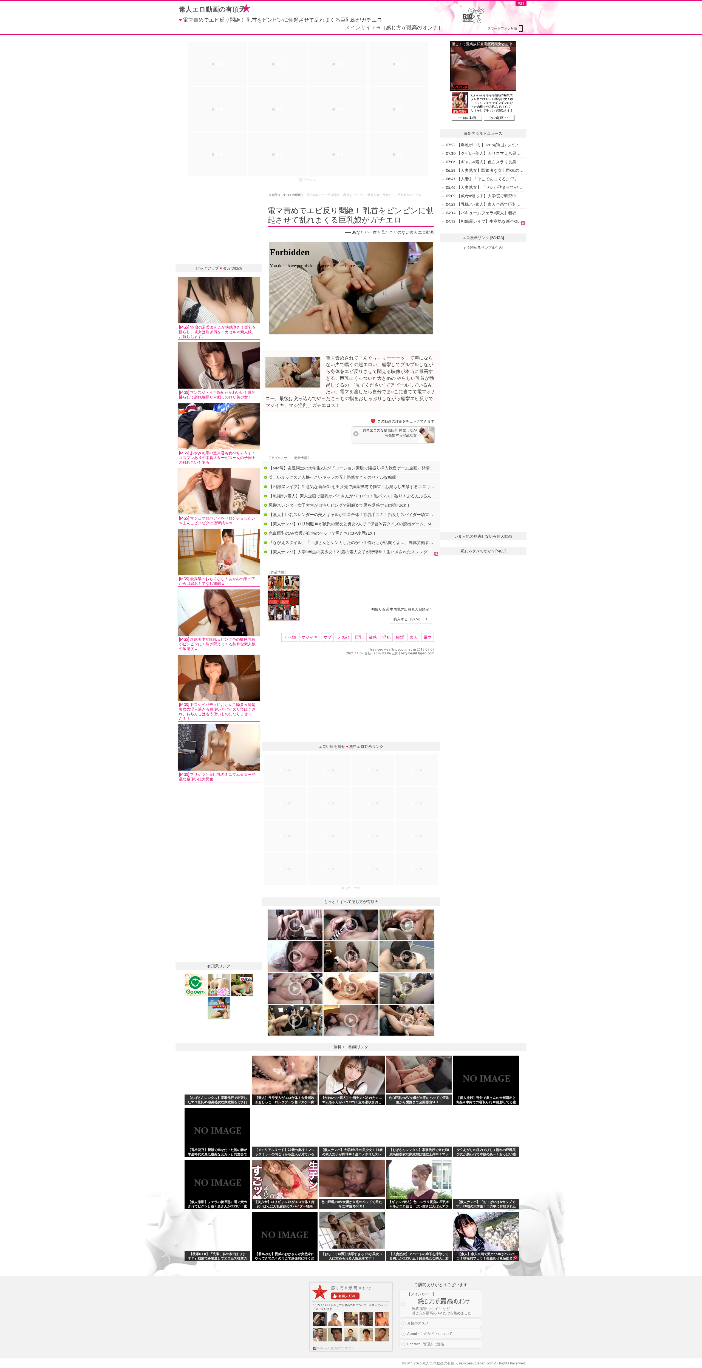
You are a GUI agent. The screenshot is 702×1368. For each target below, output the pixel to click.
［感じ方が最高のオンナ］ (412, 27)
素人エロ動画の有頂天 (212, 9)
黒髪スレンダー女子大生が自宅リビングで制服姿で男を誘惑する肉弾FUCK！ (340, 505)
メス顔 (343, 637)
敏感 (373, 637)
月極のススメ (418, 1323)
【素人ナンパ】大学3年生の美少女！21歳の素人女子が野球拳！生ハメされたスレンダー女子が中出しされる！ (371, 551)
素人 (414, 637)
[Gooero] (196, 985)
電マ (427, 637)
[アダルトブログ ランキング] (242, 985)
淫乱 (386, 637)
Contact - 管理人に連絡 (425, 1344)
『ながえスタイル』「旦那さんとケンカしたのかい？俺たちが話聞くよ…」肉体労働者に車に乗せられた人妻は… (374, 542)
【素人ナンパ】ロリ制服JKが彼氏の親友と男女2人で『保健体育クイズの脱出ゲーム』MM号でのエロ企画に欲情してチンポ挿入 (386, 523)
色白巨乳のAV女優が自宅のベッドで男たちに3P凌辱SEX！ (323, 533)
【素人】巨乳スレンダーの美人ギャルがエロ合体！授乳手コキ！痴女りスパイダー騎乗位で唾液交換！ (363, 514)
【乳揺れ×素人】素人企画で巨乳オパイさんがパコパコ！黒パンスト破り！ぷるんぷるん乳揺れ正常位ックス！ (370, 496)
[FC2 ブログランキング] (219, 1008)
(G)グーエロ (308, 179)
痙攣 (400, 637)
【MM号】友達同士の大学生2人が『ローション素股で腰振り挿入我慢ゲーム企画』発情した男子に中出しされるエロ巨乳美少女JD (389, 468)
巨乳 (359, 637)
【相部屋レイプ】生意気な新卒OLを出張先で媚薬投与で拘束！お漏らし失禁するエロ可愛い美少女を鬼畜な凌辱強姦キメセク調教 (388, 486)
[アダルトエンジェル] (219, 985)
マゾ (327, 637)
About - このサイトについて (429, 1333)
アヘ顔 (290, 637)
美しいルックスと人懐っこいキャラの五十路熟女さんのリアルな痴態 (332, 477)
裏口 (521, 3)
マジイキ (309, 637)
